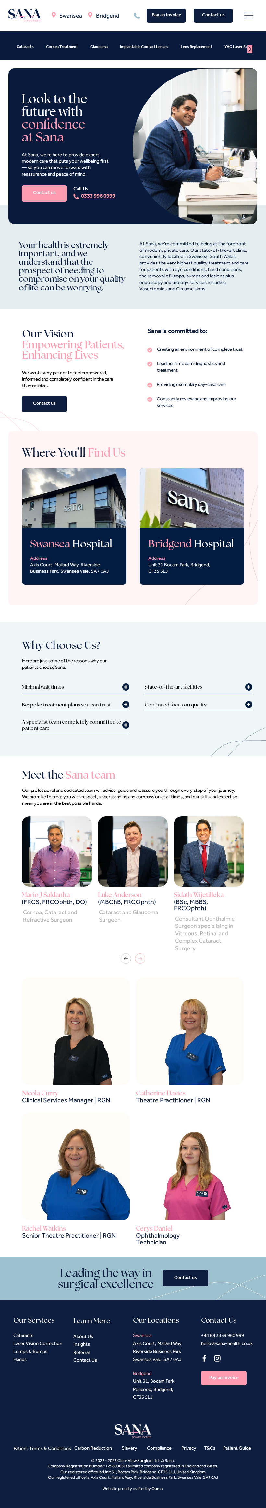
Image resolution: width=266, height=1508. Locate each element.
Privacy (188, 1448)
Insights (81, 1344)
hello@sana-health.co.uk (227, 1343)
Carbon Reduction (93, 1448)
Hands (20, 1359)
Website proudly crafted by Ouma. (133, 1488)
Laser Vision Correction (37, 1343)
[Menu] (249, 15)
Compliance (159, 1448)
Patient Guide (237, 1448)
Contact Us (85, 1360)
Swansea (70, 15)
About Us (83, 1336)
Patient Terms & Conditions (42, 1448)
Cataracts (23, 1335)
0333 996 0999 (98, 197)
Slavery (130, 1448)
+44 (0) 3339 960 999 (222, 1335)
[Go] (126, 958)
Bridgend (107, 15)
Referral (81, 1352)
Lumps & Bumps (30, 1351)
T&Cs (209, 1448)
